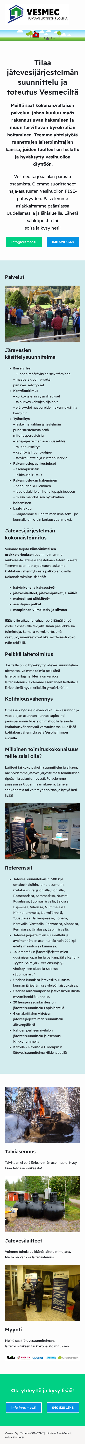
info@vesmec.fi (23, 242)
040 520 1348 (63, 242)
